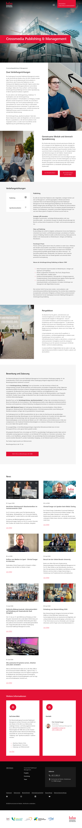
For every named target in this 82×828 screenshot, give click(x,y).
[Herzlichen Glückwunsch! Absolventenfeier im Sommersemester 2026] (22, 489)
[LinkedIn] (35, 796)
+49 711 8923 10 (55, 775)
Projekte (26, 773)
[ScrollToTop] (78, 824)
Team (25, 779)
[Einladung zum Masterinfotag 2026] (59, 592)
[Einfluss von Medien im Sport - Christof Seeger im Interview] (22, 542)
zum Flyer (11, 751)
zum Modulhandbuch (49, 172)
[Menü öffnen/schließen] (54, 4)
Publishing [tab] (12, 198)
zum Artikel (9, 528)
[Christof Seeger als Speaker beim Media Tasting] (59, 489)
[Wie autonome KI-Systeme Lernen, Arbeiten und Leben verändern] (22, 646)
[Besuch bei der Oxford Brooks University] (59, 542)
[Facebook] (7, 796)
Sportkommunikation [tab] (15, 208)
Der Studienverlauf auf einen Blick (68, 173)
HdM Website (9, 768)
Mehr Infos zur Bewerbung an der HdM (22, 454)
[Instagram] (21, 796)
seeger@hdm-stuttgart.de (58, 728)
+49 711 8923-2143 (57, 729)
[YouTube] (49, 796)
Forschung (27, 776)
